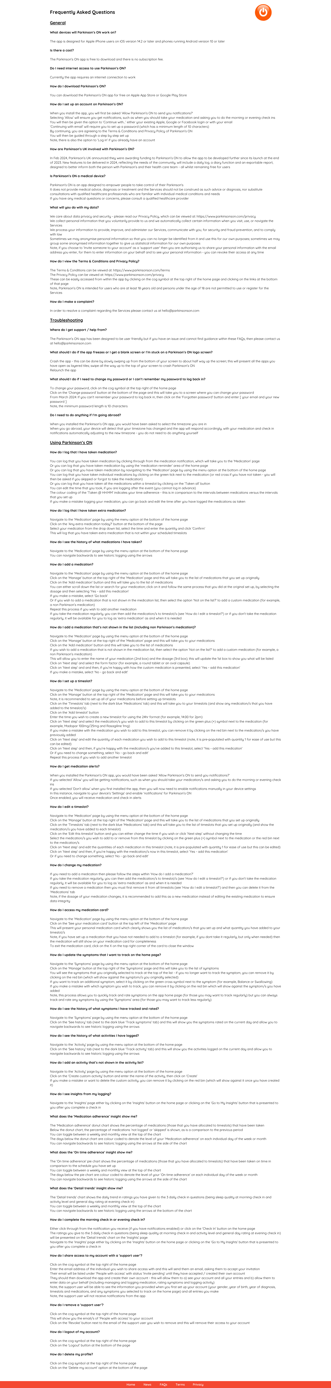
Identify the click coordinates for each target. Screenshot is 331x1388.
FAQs (163, 1384)
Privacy (198, 1384)
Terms (180, 1384)
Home (131, 1384)
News (147, 1384)
